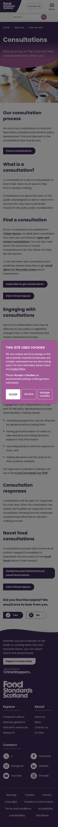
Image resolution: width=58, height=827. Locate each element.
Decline (29, 394)
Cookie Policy (17, 369)
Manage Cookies (45, 394)
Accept (13, 394)
